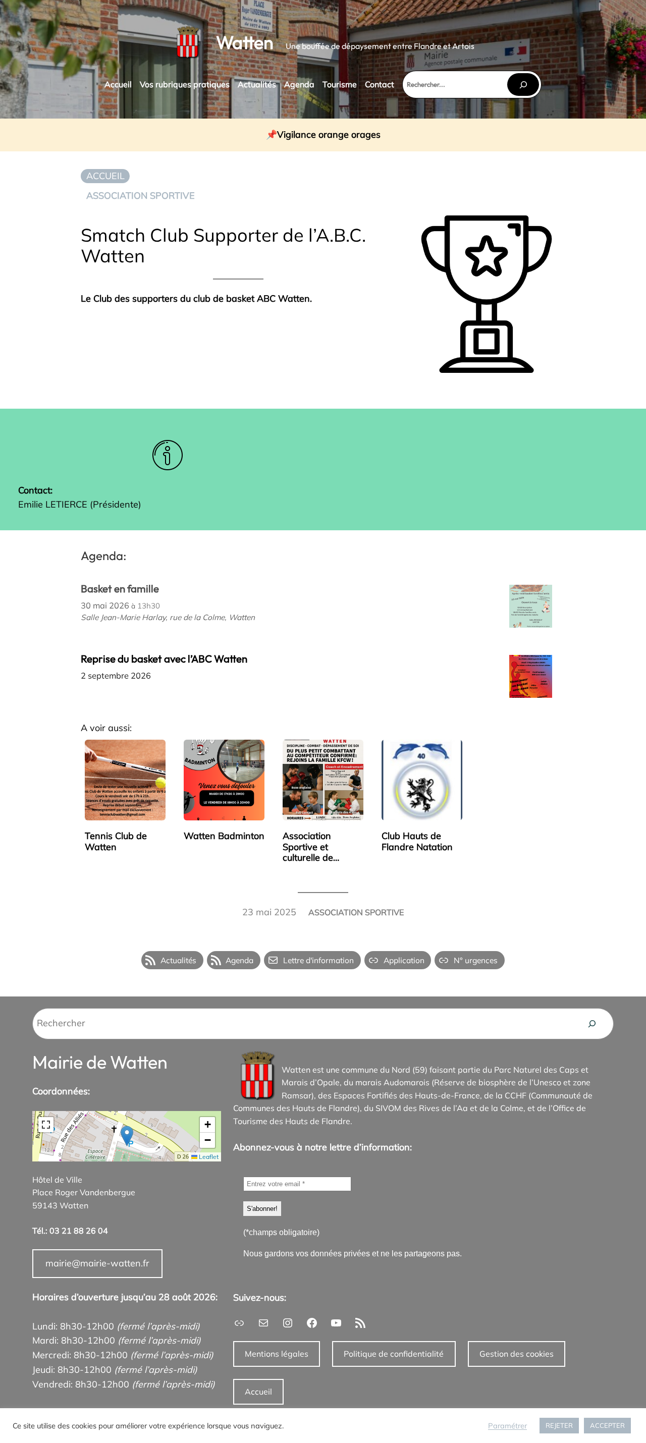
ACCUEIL (105, 176)
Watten (245, 42)
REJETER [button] (559, 1425)
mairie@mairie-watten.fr (97, 1263)
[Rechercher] (523, 84)
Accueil (258, 1391)
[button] (127, 1136)
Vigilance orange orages (329, 135)
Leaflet (208, 1156)
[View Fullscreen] (45, 1124)
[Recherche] (592, 1024)
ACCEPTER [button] (607, 1425)
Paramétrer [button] (507, 1425)
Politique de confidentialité (394, 1354)
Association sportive (140, 195)
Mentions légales (276, 1354)
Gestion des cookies (516, 1354)
